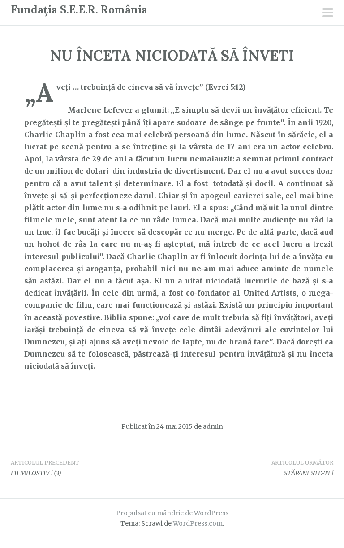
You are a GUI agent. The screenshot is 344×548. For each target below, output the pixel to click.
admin (213, 426)
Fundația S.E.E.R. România (79, 10)
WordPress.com (198, 523)
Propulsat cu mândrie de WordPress (172, 513)
